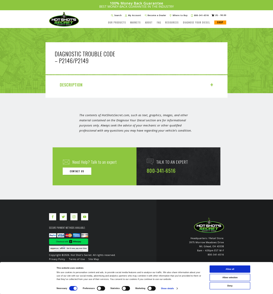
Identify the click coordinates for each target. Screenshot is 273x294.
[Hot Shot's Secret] (64, 19)
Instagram (73, 214)
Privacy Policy (57, 259)
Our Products (117, 22)
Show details (167, 288)
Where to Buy (180, 15)
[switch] (101, 288)
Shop (220, 22)
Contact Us (77, 171)
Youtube (84, 214)
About (149, 22)
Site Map (93, 259)
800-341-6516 (201, 15)
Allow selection (230, 277)
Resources (172, 22)
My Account (134, 15)
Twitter (63, 214)
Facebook (52, 214)
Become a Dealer (157, 15)
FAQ (159, 22)
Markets (135, 22)
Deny (229, 285)
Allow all (230, 269)
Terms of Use (77, 259)
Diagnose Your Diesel (196, 22)
